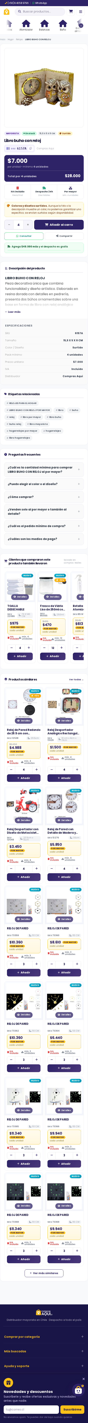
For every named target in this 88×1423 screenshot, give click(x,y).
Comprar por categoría (22, 1337)
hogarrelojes (53, 430)
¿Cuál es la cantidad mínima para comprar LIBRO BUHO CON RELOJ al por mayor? (40, 470)
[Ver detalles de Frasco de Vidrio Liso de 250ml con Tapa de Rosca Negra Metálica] (53, 587)
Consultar (25, 236)
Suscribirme (72, 1410)
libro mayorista (38, 424)
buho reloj (15, 424)
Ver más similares (45, 1273)
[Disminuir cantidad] (9, 224)
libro (60, 410)
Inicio (2, 39)
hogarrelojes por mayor (23, 430)
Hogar (11, 39)
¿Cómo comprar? (21, 497)
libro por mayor (32, 417)
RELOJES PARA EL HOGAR (22, 403)
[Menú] (81, 12)
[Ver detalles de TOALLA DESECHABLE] (20, 587)
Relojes (19, 39)
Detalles (22, 596)
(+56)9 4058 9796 (18, 3)
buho (75, 410)
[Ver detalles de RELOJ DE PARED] (24, 905)
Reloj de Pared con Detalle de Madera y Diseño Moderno (61, 832)
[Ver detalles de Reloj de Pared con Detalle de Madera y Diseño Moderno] (64, 806)
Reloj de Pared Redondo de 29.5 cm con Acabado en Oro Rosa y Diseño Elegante (23, 735)
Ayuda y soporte (16, 1366)
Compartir (65, 236)
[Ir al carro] (71, 12)
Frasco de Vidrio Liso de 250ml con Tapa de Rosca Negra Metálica (52, 611)
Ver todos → (76, 679)
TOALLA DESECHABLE (15, 607)
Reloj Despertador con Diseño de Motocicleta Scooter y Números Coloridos (23, 834)
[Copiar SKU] (30, 148)
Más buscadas (15, 1351)
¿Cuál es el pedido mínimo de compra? (36, 526)
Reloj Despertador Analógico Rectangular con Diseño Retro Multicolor (63, 735)
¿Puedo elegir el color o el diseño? (33, 484)
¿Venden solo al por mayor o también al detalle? (37, 512)
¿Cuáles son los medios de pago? (32, 539)
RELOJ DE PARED (17, 928)
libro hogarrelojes (19, 437)
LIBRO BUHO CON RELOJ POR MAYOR (29, 410)
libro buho (55, 417)
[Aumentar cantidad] (28, 224)
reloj (11, 417)
